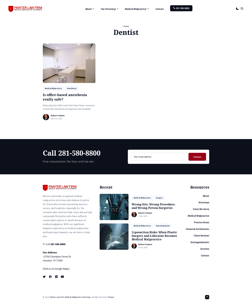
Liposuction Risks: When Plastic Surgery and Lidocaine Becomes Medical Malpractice (154, 235)
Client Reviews (201, 235)
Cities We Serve (201, 209)
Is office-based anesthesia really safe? (65, 97)
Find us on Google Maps (56, 268)
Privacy (111, 297)
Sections (204, 248)
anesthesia (71, 88)
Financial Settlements (197, 229)
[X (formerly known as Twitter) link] (44, 277)
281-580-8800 (182, 8)
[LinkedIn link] (56, 277)
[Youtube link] (62, 277)
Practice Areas (201, 222)
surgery (159, 198)
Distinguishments (200, 242)
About (206, 195)
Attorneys (204, 202)
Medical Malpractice (198, 215)
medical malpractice (53, 88)
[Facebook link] (50, 277)
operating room (163, 226)
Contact (159, 8)
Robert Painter (58, 116)
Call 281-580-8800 (72, 153)
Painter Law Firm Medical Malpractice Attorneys (70, 297)
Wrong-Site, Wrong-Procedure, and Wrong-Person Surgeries (153, 206)
